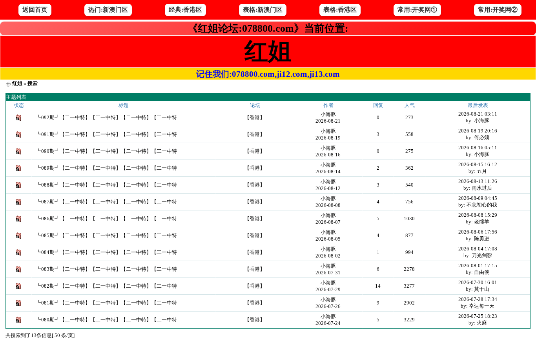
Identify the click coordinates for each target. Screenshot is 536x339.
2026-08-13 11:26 (477, 181)
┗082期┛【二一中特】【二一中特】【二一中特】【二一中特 (106, 286)
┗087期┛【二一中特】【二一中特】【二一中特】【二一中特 (106, 202)
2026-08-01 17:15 (477, 265)
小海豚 (328, 114)
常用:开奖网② (498, 9)
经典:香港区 (185, 9)
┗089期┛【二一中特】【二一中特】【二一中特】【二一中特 (106, 168)
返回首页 (34, 9)
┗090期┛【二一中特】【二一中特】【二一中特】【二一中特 (106, 151)
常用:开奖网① (417, 9)
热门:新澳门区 (108, 9)
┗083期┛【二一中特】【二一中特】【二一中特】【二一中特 (106, 269)
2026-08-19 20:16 (477, 131)
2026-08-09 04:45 (477, 198)
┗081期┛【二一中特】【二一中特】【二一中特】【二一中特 (106, 303)
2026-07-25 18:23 (477, 316)
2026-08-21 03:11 (477, 114)
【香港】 (254, 117)
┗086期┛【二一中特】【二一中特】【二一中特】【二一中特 (106, 218)
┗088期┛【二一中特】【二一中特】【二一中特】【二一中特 (106, 185)
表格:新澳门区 (263, 9)
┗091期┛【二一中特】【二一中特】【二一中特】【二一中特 (106, 134)
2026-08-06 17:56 (477, 232)
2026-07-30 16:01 (477, 282)
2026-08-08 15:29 (477, 215)
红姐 (17, 83)
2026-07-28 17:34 (477, 299)
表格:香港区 (340, 9)
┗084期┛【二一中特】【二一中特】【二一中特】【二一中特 (106, 252)
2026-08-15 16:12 (477, 164)
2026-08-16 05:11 (477, 147)
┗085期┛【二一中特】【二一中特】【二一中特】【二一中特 (106, 235)
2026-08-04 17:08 (477, 249)
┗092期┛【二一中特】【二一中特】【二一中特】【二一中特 (106, 117)
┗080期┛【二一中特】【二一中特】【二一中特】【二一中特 (106, 320)
